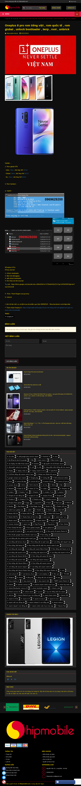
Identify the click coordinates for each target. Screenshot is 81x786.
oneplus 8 (10, 316)
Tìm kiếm (42, 8)
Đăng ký (71, 8)
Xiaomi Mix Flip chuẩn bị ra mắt (32, 385)
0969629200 (50, 772)
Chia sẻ (9, 676)
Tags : (7, 313)
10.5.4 (25, 170)
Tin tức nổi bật (11, 367)
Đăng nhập (56, 8)
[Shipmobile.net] (40, 729)
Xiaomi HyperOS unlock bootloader (33, 372)
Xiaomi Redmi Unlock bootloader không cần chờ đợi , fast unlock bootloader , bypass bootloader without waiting (47, 436)
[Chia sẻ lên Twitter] (11, 679)
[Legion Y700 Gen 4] (40, 642)
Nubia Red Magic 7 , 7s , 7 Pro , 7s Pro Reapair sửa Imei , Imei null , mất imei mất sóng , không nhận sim (48, 424)
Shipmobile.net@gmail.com (54, 776)
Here (12, 170)
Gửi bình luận (12, 361)
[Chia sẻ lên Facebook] (8, 679)
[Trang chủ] (13, 7)
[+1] (15, 679)
